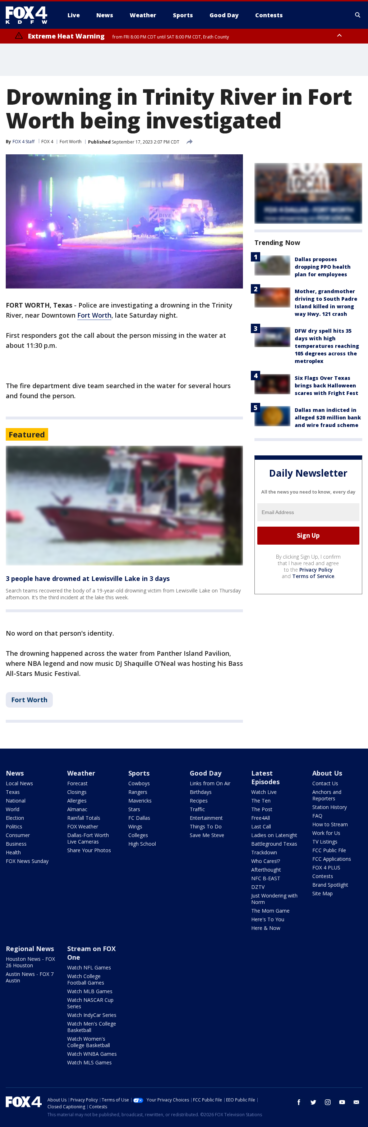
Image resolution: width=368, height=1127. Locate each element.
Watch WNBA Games (92, 1053)
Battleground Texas (274, 843)
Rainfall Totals (83, 817)
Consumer (18, 835)
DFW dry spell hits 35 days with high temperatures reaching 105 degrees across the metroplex (327, 345)
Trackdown (264, 852)
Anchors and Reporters (326, 795)
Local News (19, 783)
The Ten (261, 800)
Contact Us (325, 783)
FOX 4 (47, 141)
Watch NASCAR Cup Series (90, 1003)
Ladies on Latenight (274, 835)
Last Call (261, 826)
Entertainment (206, 817)
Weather (81, 773)
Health (13, 852)
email (356, 1102)
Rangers (137, 792)
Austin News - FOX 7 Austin (30, 977)
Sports (139, 773)
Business (16, 843)
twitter (313, 1102)
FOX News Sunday (27, 861)
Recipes (199, 800)
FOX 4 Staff (23, 141)
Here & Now (265, 927)
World (12, 809)
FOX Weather (82, 826)
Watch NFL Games (89, 967)
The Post (261, 809)
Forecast (77, 783)
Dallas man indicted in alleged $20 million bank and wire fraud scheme (328, 417)
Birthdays (201, 792)
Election (15, 817)
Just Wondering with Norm (274, 898)
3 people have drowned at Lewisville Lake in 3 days (88, 578)
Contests (322, 876)
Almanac (77, 809)
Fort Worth (71, 141)
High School (142, 843)
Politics (14, 826)
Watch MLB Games (89, 991)
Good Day (205, 773)
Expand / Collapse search (358, 15)
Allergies (77, 800)
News (15, 773)
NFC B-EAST (265, 878)
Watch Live (264, 792)
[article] (124, 505)
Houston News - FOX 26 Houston (30, 962)
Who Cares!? (265, 861)
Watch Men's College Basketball (91, 1026)
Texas (13, 792)
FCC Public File (329, 850)
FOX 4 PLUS (326, 867)
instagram (328, 1102)
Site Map (322, 893)
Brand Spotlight (330, 884)
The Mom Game (270, 910)
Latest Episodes (265, 777)
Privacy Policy (316, 569)
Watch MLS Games (89, 1062)
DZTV (257, 886)
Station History (329, 807)
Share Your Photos (89, 850)
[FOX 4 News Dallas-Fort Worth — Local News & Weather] (29, 15)
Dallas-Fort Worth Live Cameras (88, 838)
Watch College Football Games (85, 979)
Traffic (197, 809)
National (16, 800)
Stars (134, 809)
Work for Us (326, 833)
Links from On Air (210, 783)
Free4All (260, 817)
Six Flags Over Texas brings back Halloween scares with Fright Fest (326, 385)
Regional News (30, 948)
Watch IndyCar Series (91, 1015)
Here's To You (267, 919)
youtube (342, 1102)
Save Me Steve (207, 835)
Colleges (138, 835)
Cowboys (139, 783)
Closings (77, 792)
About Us (327, 773)
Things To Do (206, 826)
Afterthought (266, 869)
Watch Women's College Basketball (88, 1042)
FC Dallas (139, 817)
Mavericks (140, 800)
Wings (135, 826)
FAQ (317, 815)
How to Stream (330, 824)
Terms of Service (313, 576)
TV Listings (324, 841)
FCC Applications (331, 858)
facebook (299, 1102)
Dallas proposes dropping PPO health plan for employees (323, 267)
